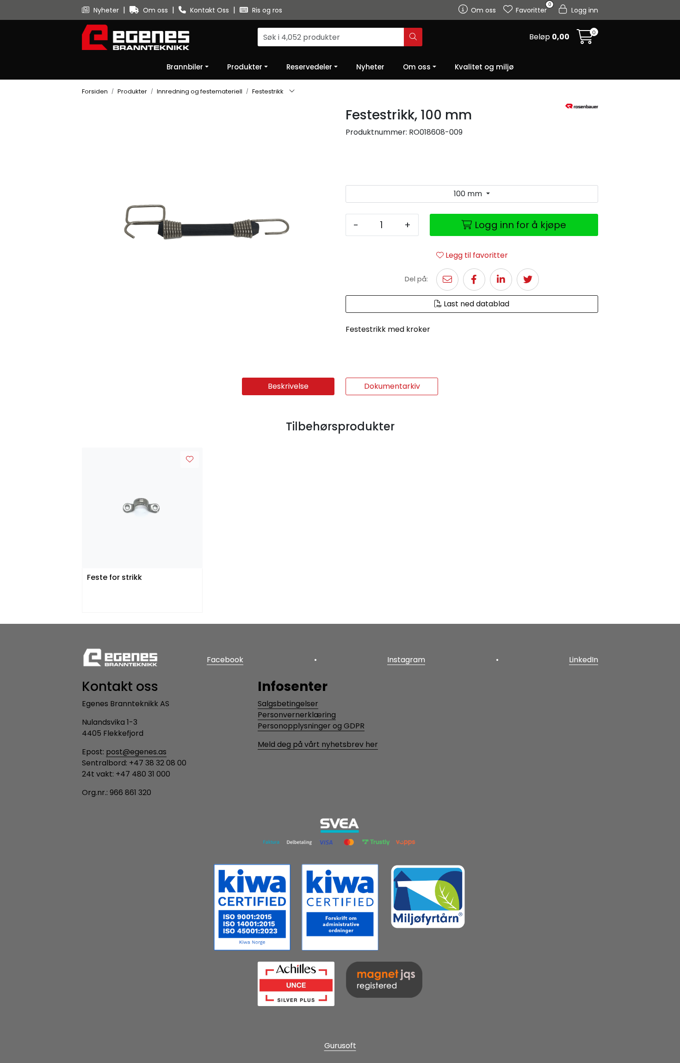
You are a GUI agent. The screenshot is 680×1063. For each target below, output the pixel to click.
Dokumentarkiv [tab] (392, 386)
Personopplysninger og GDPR (311, 726)
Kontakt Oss (209, 10)
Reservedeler (309, 67)
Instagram (406, 659)
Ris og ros (266, 10)
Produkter (244, 67)
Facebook (225, 659)
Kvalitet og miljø (484, 67)
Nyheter (106, 10)
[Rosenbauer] (581, 106)
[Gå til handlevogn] (585, 39)
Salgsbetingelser (288, 703)
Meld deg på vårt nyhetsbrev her (318, 744)
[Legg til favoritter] (189, 459)
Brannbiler (185, 67)
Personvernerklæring (297, 714)
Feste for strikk (114, 578)
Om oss (155, 10)
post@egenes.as (136, 751)
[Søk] (413, 37)
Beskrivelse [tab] (288, 386)
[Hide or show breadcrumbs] (292, 92)
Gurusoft (340, 1045)
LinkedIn (583, 659)
